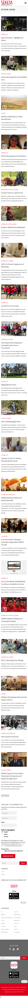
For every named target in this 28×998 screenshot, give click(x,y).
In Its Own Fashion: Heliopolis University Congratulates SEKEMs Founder (12, 542)
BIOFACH (3, 914)
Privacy (9, 991)
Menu (25, 3)
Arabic (5, 834)
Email (3, 822)
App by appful (23, 902)
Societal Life (12, 494)
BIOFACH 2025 (17, 914)
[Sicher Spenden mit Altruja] (0, 997)
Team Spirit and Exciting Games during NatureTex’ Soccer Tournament (11, 345)
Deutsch (3, 874)
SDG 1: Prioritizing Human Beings (12, 660)
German (6, 836)
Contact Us (22, 989)
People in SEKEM (12, 224)
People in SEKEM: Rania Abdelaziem (13, 227)
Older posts (5, 795)
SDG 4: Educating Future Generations (13, 156)
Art (2, 911)
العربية (2, 871)
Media (18, 989)
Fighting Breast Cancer (8, 385)
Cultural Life (4, 34)
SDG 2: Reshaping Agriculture (11, 421)
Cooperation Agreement (7, 917)
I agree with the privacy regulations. (13, 851)
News (15, 989)
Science (16, 929)
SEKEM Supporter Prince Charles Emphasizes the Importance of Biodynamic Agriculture (12, 776)
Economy (8, 73)
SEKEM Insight (4, 932)
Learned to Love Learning (9, 306)
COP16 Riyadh (17, 917)
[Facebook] (10, 949)
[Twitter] (18, 949)
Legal (6, 991)
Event (15, 926)
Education (3, 926)
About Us (7, 987)
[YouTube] (14, 949)
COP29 (2, 920)
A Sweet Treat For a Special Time (12, 193)
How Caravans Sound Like (10, 737)
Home (2, 987)
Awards (16, 911)
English (6, 832)
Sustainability (10, 989)
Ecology (3, 73)
